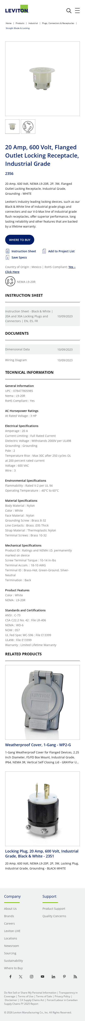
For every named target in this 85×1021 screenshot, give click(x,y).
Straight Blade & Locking (18, 28)
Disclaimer (11, 1000)
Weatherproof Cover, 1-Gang (38, 744)
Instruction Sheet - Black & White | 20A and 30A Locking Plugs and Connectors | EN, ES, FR (29, 316)
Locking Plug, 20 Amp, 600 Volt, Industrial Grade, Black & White (41, 854)
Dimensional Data (17, 349)
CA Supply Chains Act (32, 1000)
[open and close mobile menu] (77, 10)
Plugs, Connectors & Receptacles (58, 23)
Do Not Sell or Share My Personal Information (30, 992)
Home (9, 23)
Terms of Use (25, 996)
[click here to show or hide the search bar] (68, 10)
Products (20, 23)
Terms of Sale (44, 996)
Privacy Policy (62, 996)
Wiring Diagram (16, 360)
